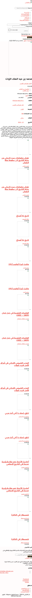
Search (30, 8)
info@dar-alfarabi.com (6, 571)
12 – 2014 (21, 122)
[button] (31, 1)
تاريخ (25, 40)
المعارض (26, 18)
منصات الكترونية (24, 20)
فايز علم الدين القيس (25, 83)
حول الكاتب (26, 90)
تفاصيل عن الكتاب (24, 89)
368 (23, 113)
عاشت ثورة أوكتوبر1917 (19, 264)
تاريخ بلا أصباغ (22, 215)
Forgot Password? (26, 35)
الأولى (22, 109)
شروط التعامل (25, 588)
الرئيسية (26, 12)
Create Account (27, 39)
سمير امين (26, 268)
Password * (28, 26)
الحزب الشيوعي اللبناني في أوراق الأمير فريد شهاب (14, 364)
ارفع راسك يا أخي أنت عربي (17, 413)
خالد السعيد (25, 219)
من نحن (27, 17)
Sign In (29, 37)
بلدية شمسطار (25, 518)
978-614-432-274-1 (18, 100)
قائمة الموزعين (25, 15)
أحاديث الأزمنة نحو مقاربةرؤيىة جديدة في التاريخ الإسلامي (15, 462)
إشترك (29, 556)
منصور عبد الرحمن (24, 416)
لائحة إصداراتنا (25, 14)
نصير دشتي (26, 166)
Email (30, 554)
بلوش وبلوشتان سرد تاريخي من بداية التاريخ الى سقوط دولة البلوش (15, 160)
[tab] (14, 89)
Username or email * (26, 24)
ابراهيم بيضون (25, 467)
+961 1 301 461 (4, 572)
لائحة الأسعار (25, 590)
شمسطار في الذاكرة (20, 515)
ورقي (22, 118)
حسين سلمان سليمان (23, 318)
